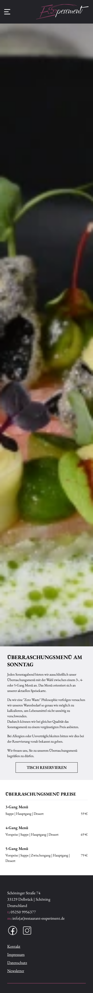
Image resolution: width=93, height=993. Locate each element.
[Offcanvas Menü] (7, 11)
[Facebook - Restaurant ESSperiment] (12, 930)
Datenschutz (17, 962)
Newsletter (15, 970)
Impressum (16, 954)
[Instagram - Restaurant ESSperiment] (27, 930)
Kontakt (13, 946)
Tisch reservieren (47, 767)
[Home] (62, 12)
